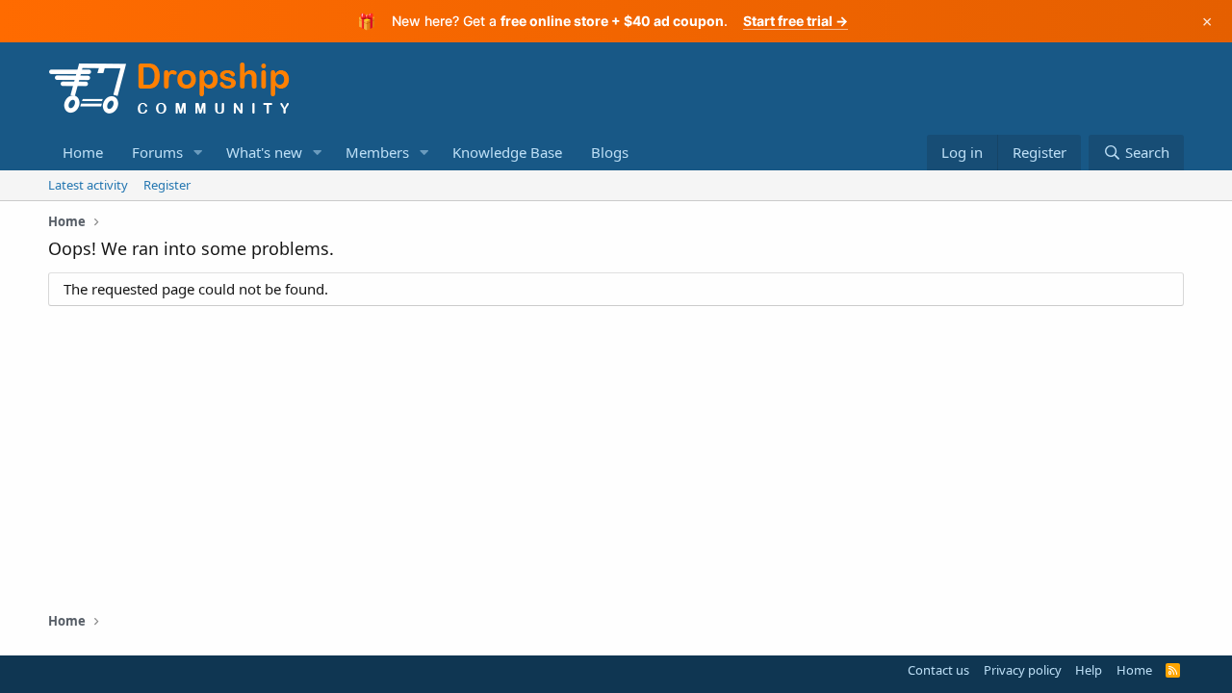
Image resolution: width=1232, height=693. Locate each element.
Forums (157, 152)
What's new (264, 152)
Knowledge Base (507, 152)
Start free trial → (795, 21)
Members (377, 152)
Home (83, 152)
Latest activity (88, 184)
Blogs (610, 152)
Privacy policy (1023, 670)
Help (1088, 670)
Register (167, 184)
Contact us (938, 670)
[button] (198, 152)
